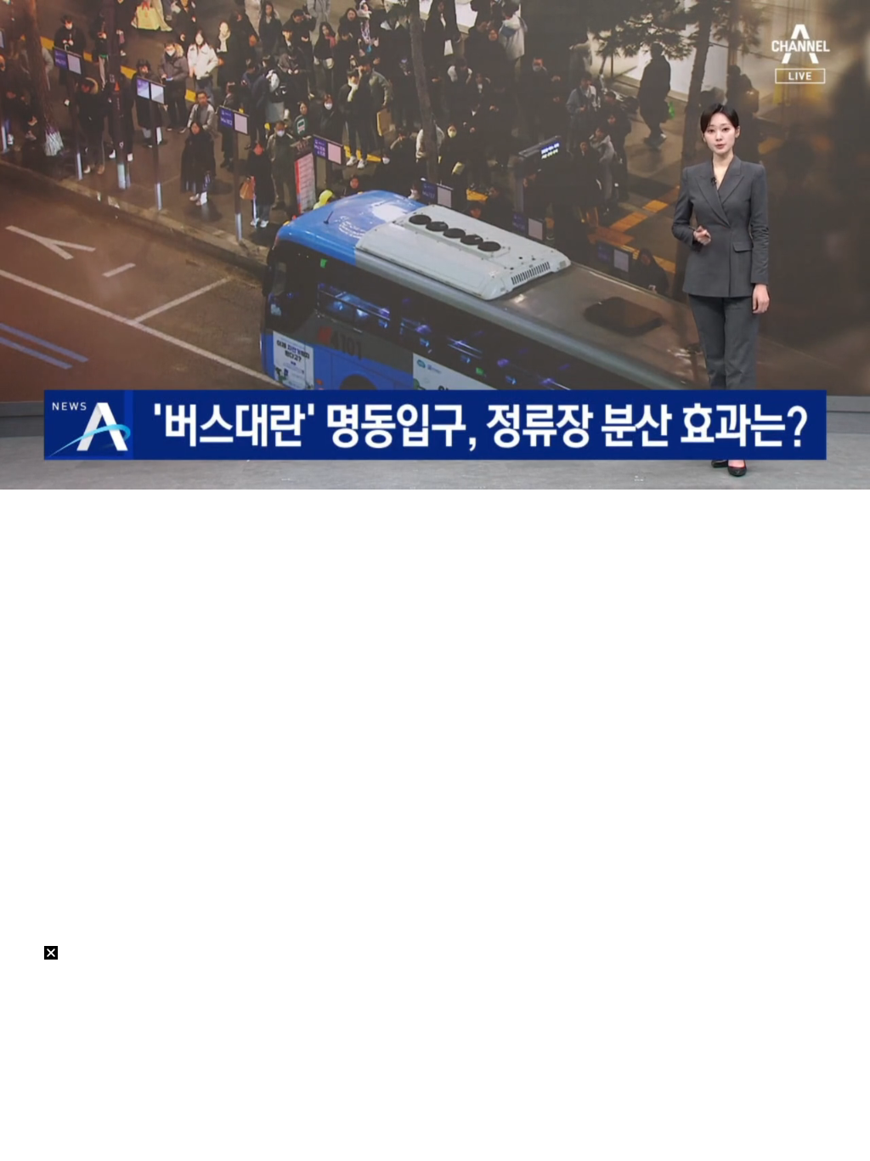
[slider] (435, 456)
